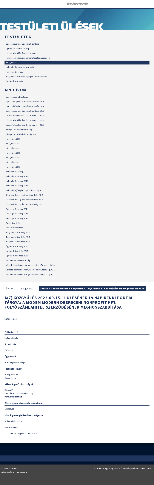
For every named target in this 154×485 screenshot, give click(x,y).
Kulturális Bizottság (14, 171)
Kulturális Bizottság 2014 (17, 176)
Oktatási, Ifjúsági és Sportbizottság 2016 (24, 204)
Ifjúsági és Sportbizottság (17, 48)
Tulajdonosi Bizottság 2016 (18, 241)
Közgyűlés (11, 62)
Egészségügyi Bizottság (17, 97)
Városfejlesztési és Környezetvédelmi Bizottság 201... (30, 265)
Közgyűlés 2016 (13, 167)
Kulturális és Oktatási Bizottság (20, 67)
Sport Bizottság (13, 223)
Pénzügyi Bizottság (14, 72)
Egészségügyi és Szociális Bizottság (22, 43)
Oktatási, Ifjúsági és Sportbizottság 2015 (24, 199)
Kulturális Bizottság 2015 (17, 181)
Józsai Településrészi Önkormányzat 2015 (25, 120)
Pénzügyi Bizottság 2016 (17, 218)
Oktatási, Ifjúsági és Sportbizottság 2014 (24, 195)
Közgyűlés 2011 (13, 143)
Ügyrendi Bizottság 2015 (17, 251)
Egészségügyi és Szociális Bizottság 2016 (25, 111)
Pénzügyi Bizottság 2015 (17, 213)
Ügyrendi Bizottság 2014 (17, 246)
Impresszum (21, 472)
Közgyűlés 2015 (13, 162)
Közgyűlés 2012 (13, 148)
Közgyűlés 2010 (13, 139)
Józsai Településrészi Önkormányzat (22, 53)
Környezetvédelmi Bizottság (19, 129)
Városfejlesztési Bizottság (18, 260)
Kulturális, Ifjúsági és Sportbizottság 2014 (24, 190)
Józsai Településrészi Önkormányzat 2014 (25, 115)
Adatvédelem (8, 472)
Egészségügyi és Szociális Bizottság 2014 (25, 101)
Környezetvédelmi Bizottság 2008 (21, 134)
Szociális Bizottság (14, 227)
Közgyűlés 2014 (13, 157)
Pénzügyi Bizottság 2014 (17, 209)
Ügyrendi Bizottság (14, 81)
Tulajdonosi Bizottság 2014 (18, 232)
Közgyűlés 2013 (13, 153)
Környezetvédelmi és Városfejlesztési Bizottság (28, 58)
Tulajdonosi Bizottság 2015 (18, 237)
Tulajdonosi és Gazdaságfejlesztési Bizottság (26, 76)
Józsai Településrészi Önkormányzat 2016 (25, 125)
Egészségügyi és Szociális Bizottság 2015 (25, 106)
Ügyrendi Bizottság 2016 (17, 255)
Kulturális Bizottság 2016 (17, 185)
